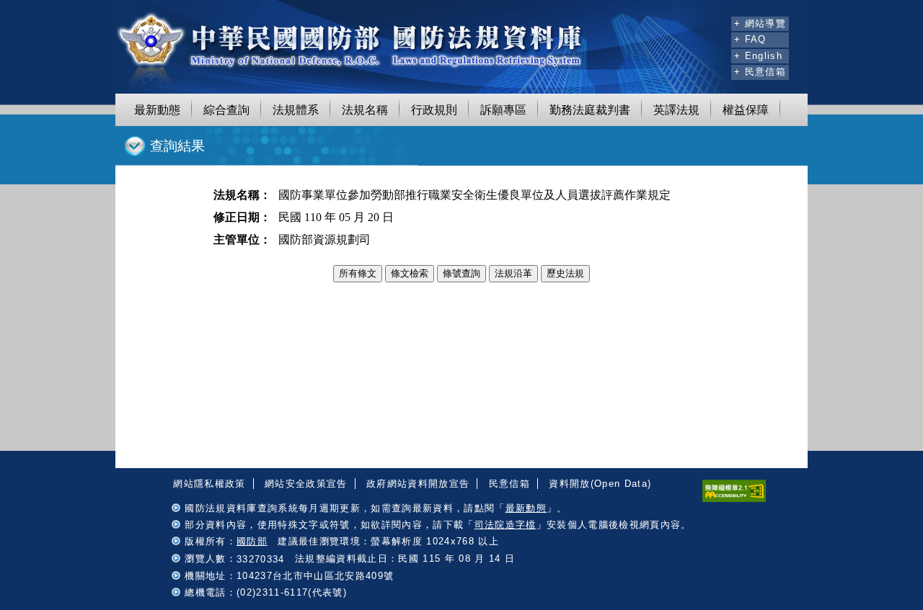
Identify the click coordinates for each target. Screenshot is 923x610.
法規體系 (296, 110)
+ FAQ (750, 39)
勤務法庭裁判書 (589, 110)
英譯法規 (676, 110)
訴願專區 (503, 110)
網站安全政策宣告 (306, 483)
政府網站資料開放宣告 (417, 483)
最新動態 (157, 110)
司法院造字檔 (505, 524)
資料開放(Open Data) (600, 483)
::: (718, 22)
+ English (758, 55)
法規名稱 (365, 110)
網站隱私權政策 (209, 483)
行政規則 (434, 110)
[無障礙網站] (734, 498)
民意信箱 (509, 483)
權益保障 (746, 110)
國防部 (252, 541)
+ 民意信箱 (760, 71)
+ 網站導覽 (760, 23)
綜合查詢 (226, 110)
